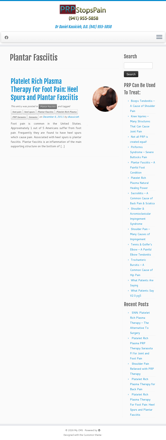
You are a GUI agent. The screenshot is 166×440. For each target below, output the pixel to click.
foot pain (16, 111)
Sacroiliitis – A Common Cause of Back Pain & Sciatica (142, 198)
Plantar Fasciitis (47, 106)
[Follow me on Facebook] (8, 37)
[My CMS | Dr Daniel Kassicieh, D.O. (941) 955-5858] (83, 13)
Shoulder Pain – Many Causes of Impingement (140, 234)
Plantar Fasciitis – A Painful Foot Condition (142, 167)
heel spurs (29, 111)
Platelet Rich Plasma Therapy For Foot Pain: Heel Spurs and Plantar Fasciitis (44, 89)
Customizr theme (92, 435)
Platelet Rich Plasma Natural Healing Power (139, 183)
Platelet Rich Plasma (66, 111)
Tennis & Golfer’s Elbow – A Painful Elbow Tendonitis (141, 249)
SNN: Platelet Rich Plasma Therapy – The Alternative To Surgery (140, 323)
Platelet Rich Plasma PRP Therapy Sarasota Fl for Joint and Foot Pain (141, 348)
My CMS (78, 430)
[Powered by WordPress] (99, 429)
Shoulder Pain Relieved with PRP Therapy (142, 369)
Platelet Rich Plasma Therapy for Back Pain (142, 384)
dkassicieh (73, 116)
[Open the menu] (159, 37)
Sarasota (33, 117)
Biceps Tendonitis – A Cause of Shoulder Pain (142, 106)
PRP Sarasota (19, 117)
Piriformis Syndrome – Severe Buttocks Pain (142, 152)
